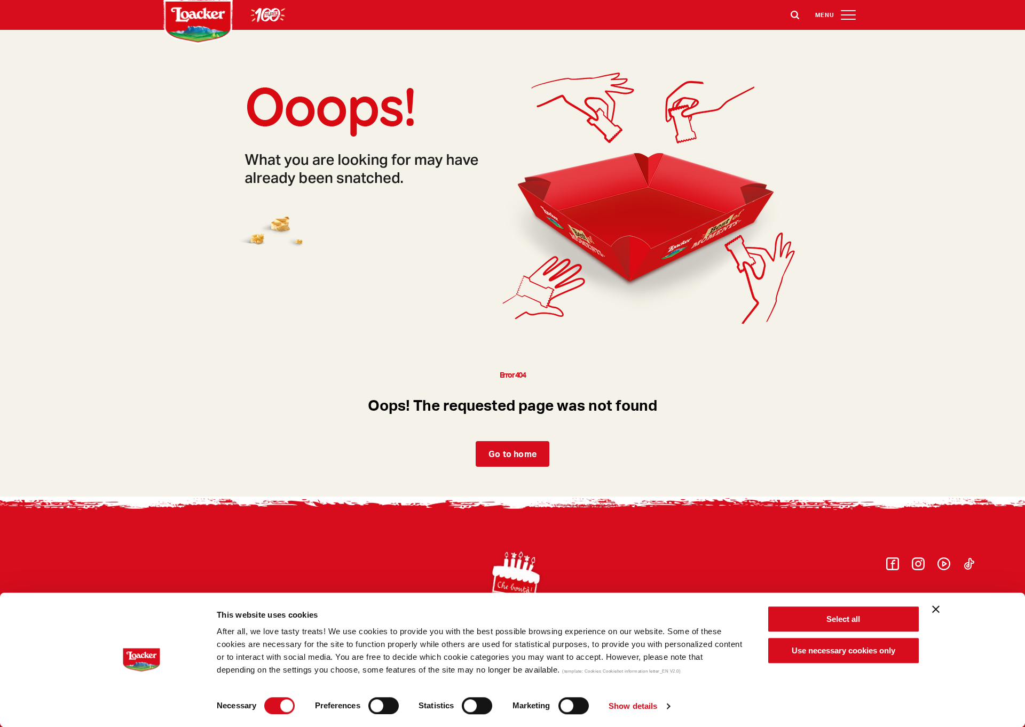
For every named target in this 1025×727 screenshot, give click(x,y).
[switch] (383, 705)
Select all (843, 619)
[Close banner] (936, 609)
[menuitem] (892, 566)
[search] (795, 15)
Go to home (512, 453)
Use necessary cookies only (843, 650)
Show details (633, 705)
